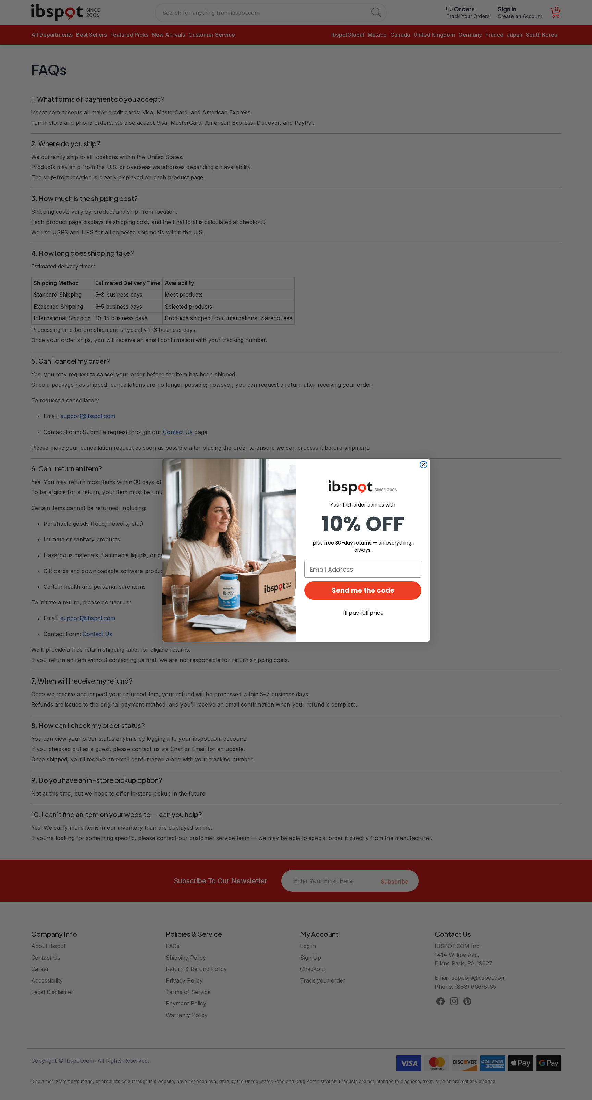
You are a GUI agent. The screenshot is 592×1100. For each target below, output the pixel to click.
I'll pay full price (363, 613)
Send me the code (363, 590)
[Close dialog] (423, 464)
